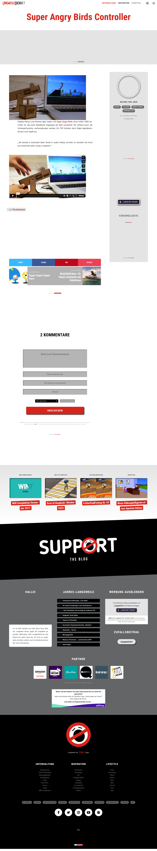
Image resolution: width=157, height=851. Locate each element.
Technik (126, 107)
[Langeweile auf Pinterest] (98, 812)
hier (35, 424)
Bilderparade (44, 770)
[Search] (154, 3)
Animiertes (78, 770)
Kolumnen (112, 772)
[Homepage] (15, 3)
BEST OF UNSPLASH (61, 475)
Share (43, 262)
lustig (45, 788)
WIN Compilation (45, 790)
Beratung (99, 802)
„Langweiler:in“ (119, 606)
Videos (78, 790)
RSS (132, 802)
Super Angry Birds (65, 121)
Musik (112, 775)
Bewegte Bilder (78, 778)
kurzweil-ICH (78, 785)
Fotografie (78, 783)
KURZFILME (131, 475)
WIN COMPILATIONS (25, 475)
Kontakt (62, 802)
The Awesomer (18, 209)
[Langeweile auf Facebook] (58, 812)
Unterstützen (50, 802)
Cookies (124, 802)
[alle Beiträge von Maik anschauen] (128, 86)
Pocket (89, 262)
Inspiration (78, 764)
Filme (45, 780)
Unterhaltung (45, 764)
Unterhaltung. (109, 3)
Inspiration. (124, 3)
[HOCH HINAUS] (78, 830)
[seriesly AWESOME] (55, 672)
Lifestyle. (136, 3)
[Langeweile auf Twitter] (68, 812)
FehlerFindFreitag (45, 772)
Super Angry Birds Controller (78, 17)
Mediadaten (74, 802)
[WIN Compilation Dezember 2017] (25, 494)
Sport (112, 780)
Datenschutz (112, 802)
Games (117, 107)
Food (112, 770)
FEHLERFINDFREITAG (96, 475)
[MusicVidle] (70, 672)
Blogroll (27, 802)
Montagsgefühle (45, 775)
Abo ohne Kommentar (67, 401)
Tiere (112, 788)
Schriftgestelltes (78, 788)
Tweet (20, 262)
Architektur (78, 772)
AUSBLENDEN (81, 61)
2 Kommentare (129, 118)
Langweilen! (127, 641)
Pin (66, 262)
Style (112, 783)
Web (112, 790)
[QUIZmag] (86, 672)
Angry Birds (138, 107)
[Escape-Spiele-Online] (117, 672)
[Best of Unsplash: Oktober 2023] (61, 494)
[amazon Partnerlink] (40, 672)
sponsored (87, 802)
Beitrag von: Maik (128, 102)
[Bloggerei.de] (78, 845)
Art (78, 775)
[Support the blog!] (78, 549)
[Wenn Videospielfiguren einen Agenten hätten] (131, 494)
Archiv (37, 802)
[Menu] (147, 3)
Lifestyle (112, 764)
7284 (81, 752)
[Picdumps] (101, 672)
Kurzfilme (44, 783)
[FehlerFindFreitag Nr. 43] (96, 492)
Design (78, 780)
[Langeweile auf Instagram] (78, 812)
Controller (129, 111)
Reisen (112, 778)
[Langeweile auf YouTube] (88, 812)
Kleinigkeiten (44, 778)
